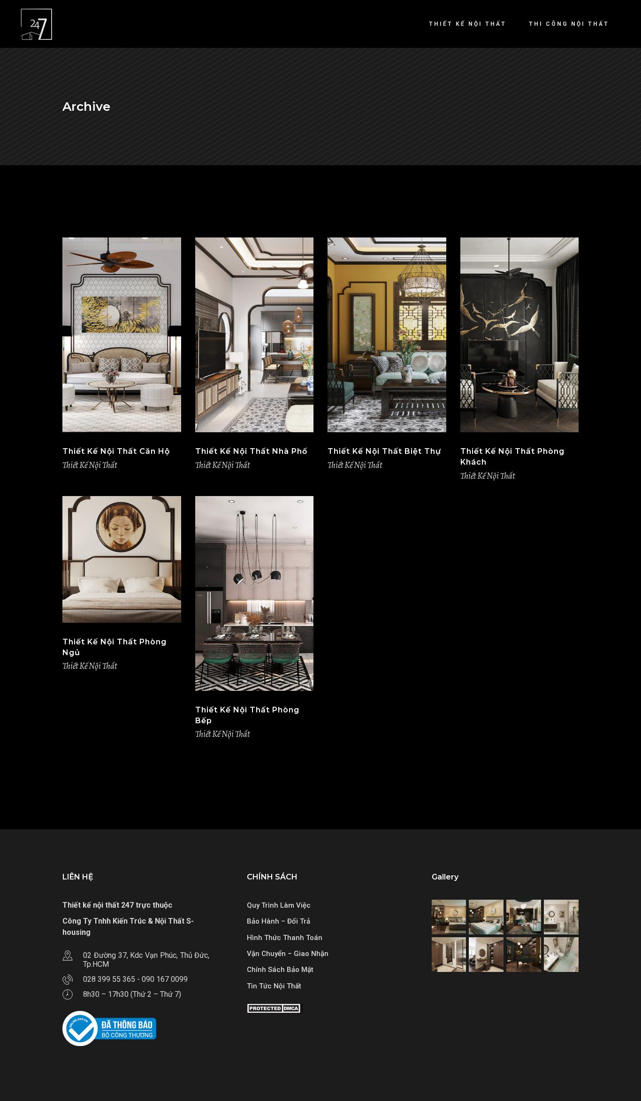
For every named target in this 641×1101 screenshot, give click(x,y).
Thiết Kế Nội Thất (89, 465)
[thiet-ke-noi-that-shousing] (449, 917)
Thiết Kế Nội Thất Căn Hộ (116, 451)
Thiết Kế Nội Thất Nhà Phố (251, 451)
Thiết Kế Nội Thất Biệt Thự (384, 451)
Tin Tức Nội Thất (274, 986)
